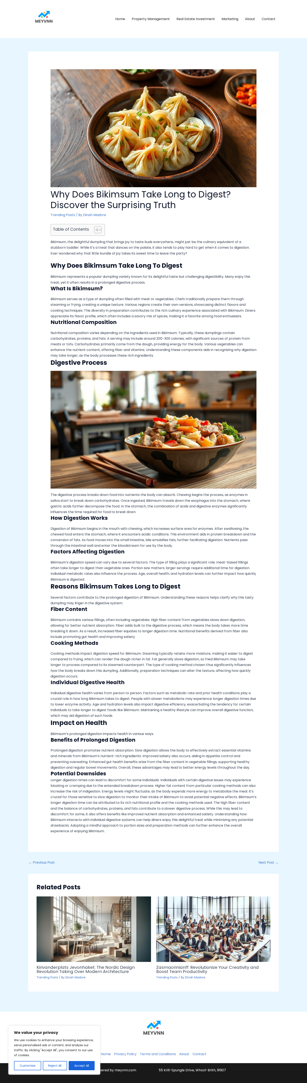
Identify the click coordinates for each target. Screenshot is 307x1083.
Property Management (151, 19)
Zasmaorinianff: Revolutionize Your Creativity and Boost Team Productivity (207, 969)
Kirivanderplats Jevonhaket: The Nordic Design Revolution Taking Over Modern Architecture (86, 969)
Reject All (54, 1066)
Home (120, 19)
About (250, 19)
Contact (268, 19)
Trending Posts (63, 215)
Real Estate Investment (195, 19)
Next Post (268, 862)
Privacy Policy (125, 1054)
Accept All (81, 1066)
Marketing (230, 19)
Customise (28, 1066)
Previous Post (42, 862)
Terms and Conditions (158, 1054)
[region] (54, 1050)
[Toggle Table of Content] (95, 229)
